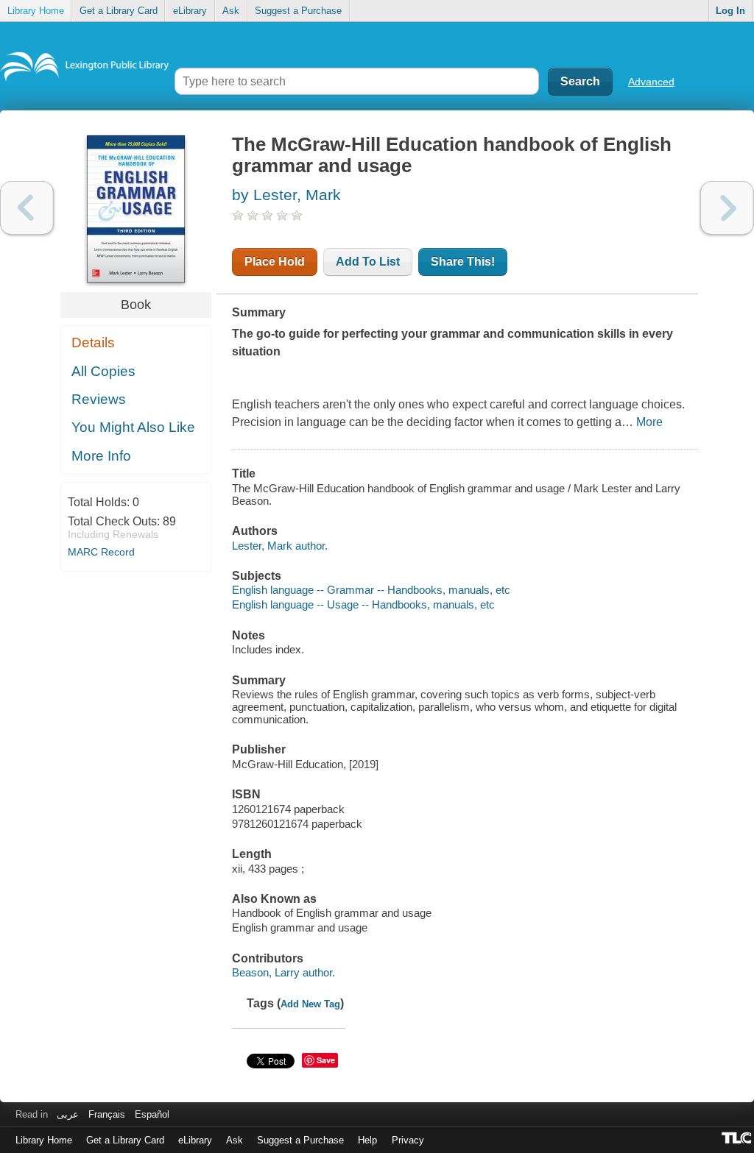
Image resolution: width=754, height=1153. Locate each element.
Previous (27, 208)
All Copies (103, 371)
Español (152, 1114)
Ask (230, 10)
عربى (68, 1114)
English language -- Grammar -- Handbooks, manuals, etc (371, 589)
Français (106, 1114)
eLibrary (190, 10)
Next (727, 208)
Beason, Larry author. (283, 972)
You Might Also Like (133, 427)
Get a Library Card (119, 10)
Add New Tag (310, 1004)
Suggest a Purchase (298, 10)
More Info (101, 456)
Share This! (463, 261)
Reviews (98, 399)
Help (367, 1140)
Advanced (651, 82)
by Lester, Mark (286, 194)
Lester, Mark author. (280, 545)
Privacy (408, 1140)
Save (326, 1059)
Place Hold (274, 261)
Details (93, 342)
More (649, 422)
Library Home (35, 10)
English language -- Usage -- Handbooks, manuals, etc (363, 604)
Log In (730, 10)
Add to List (368, 261)
